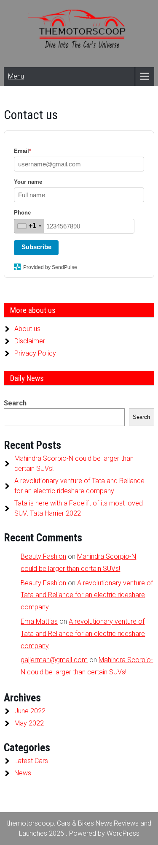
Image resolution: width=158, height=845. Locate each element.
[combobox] (29, 226)
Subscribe (36, 246)
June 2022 (30, 711)
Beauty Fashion (43, 556)
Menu (16, 76)
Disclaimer (29, 341)
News (22, 773)
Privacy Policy (35, 353)
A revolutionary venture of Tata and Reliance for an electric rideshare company (87, 595)
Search (15, 403)
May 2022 (29, 723)
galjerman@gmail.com (54, 660)
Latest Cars (31, 761)
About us (27, 329)
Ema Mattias (39, 621)
